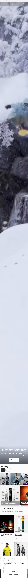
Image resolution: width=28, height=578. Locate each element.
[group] (14, 233)
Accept (13, 568)
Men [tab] (3, 469)
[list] (14, 479)
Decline (13, 571)
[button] (1, 4)
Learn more (14, 459)
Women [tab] (8, 469)
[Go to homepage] (13, 3)
